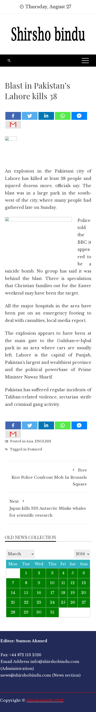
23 (39, 602)
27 (84, 602)
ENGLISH (43, 441)
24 (52, 602)
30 (39, 612)
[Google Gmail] (13, 125)
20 (83, 592)
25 (63, 602)
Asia (29, 441)
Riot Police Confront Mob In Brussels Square (49, 477)
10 (52, 583)
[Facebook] (13, 116)
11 (63, 583)
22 (26, 602)
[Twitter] (30, 116)
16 (39, 592)
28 (13, 612)
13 (84, 583)
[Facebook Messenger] (79, 116)
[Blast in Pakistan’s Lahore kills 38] (48, 108)
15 (26, 592)
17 (52, 592)
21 (13, 602)
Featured (34, 449)
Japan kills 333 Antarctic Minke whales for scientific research (47, 508)
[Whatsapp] (63, 116)
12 (73, 583)
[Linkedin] (46, 116)
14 (13, 592)
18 (63, 592)
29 (26, 612)
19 (73, 592)
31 (52, 612)
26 (72, 602)
